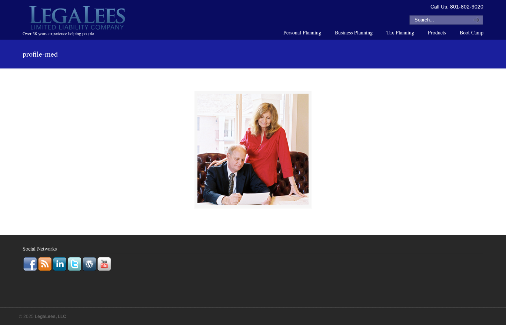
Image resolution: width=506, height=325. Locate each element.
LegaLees (78, 19)
